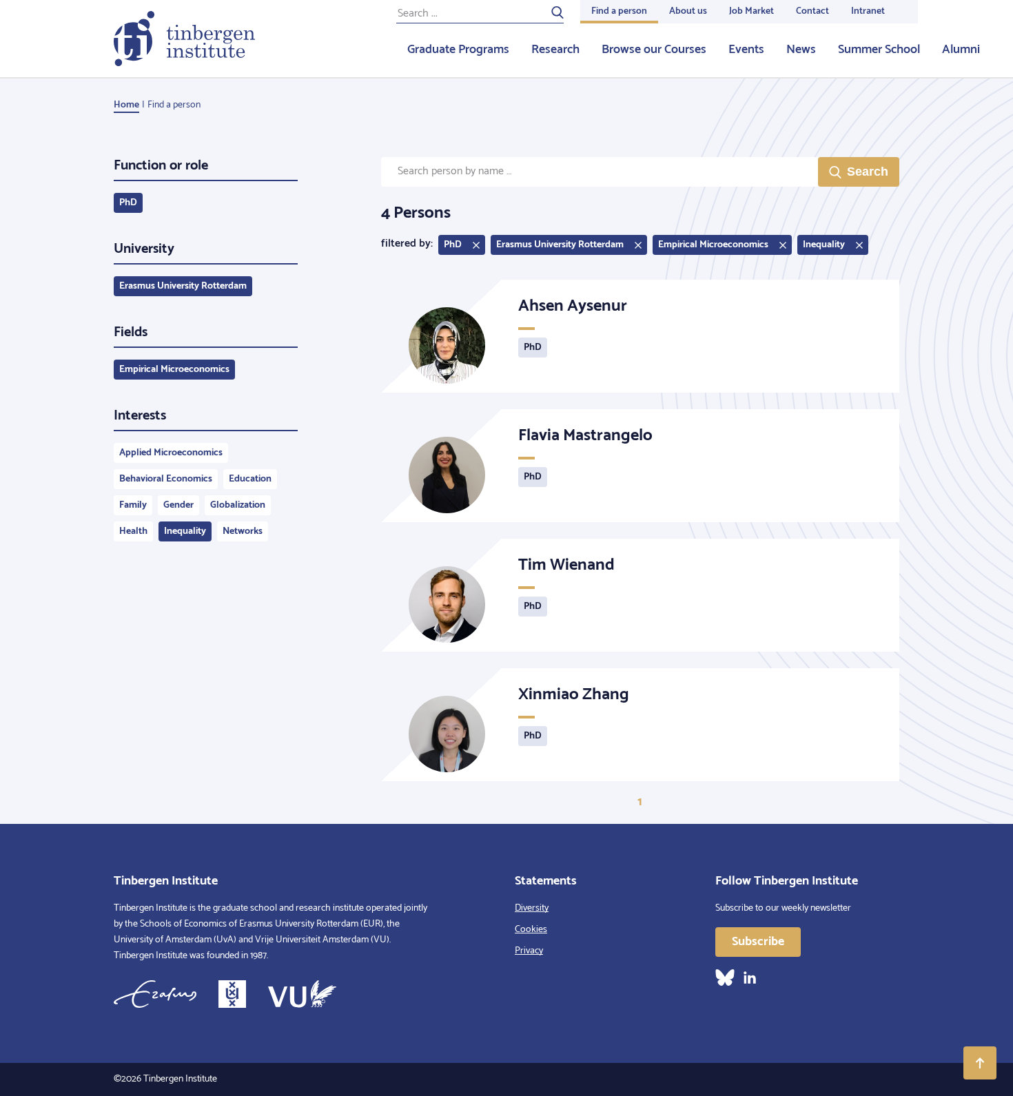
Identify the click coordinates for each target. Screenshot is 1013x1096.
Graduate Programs (458, 49)
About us (688, 11)
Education (250, 479)
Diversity (532, 908)
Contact (812, 11)
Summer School (879, 49)
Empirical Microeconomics (174, 370)
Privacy (529, 951)
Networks (243, 531)
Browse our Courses (654, 49)
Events (746, 49)
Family (133, 505)
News (801, 49)
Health (133, 531)
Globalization (237, 505)
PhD (128, 203)
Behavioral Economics (165, 479)
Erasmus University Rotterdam (183, 286)
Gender (178, 505)
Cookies (531, 930)
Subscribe (758, 941)
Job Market (751, 11)
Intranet (868, 11)
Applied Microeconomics (171, 453)
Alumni (961, 49)
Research (555, 49)
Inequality (185, 531)
